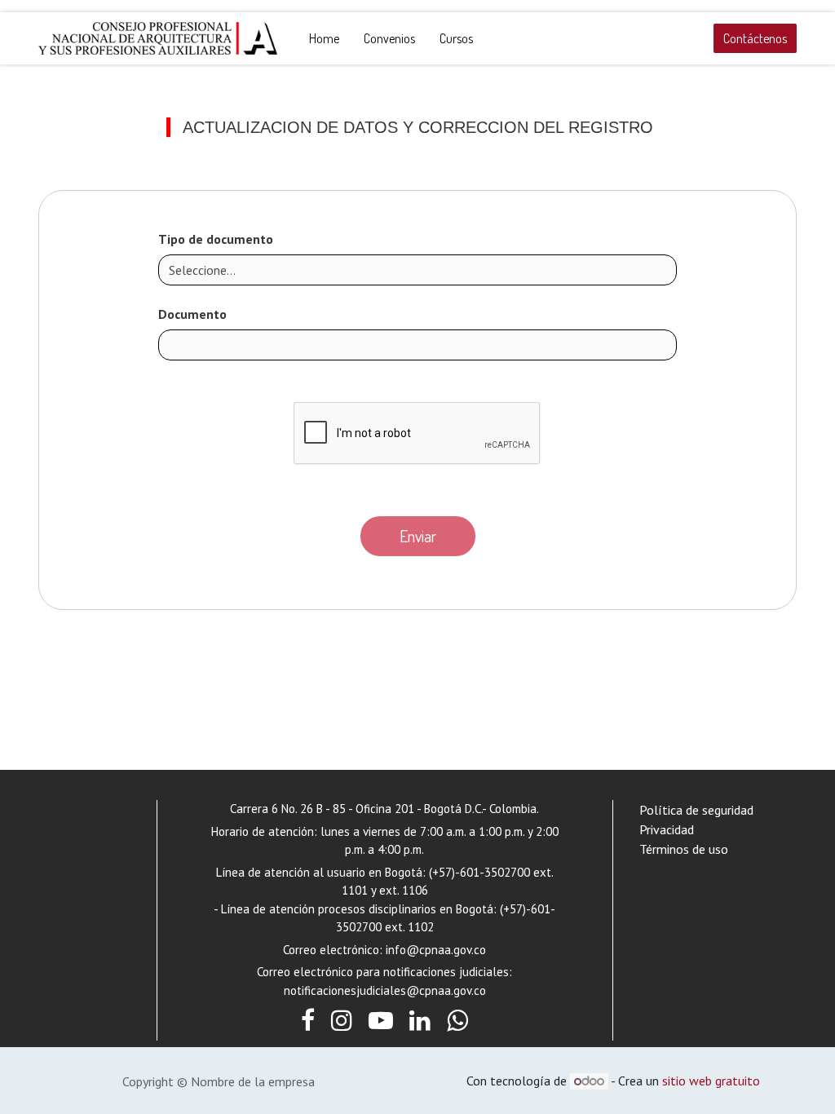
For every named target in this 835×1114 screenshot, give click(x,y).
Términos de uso (683, 849)
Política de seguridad (696, 810)
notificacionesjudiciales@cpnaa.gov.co (385, 990)
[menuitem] (324, 38)
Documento (192, 314)
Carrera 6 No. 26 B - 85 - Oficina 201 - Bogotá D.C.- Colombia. (384, 808)
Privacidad (666, 829)
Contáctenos (755, 38)
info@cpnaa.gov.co (436, 949)
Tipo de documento (215, 239)
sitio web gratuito (711, 1080)
